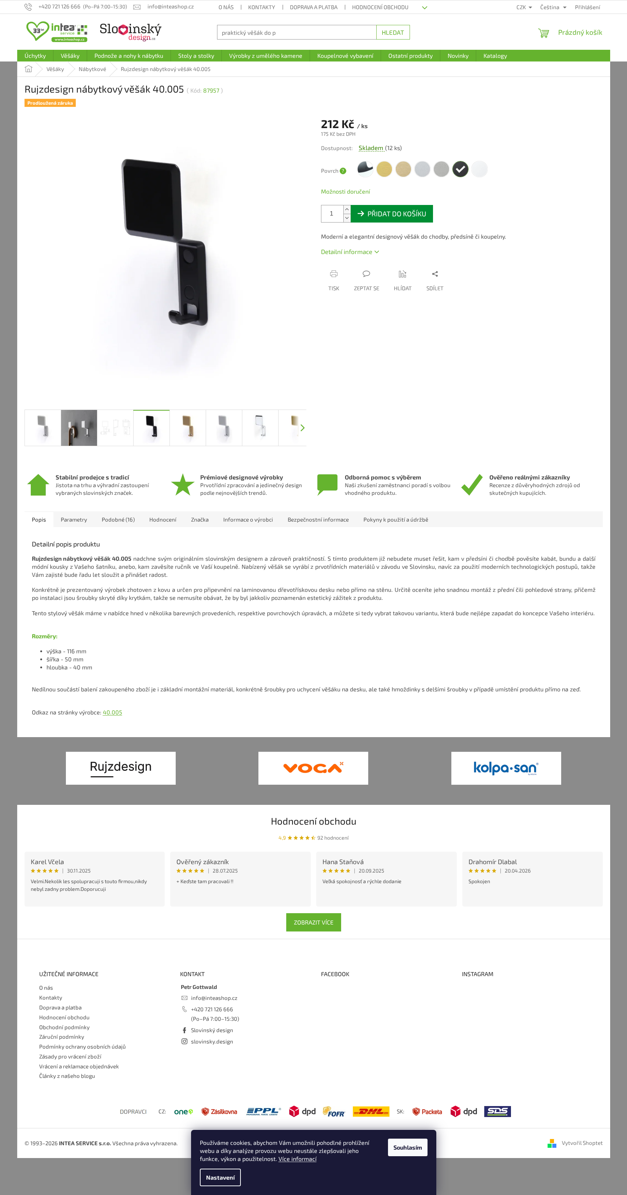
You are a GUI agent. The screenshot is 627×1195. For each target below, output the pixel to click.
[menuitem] (35, 55)
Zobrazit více (313, 922)
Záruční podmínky (61, 1036)
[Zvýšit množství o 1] (347, 209)
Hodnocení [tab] (162, 519)
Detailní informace (346, 251)
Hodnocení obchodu (380, 7)
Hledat (393, 32)
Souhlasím (407, 1147)
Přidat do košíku (396, 213)
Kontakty (261, 7)
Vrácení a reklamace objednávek (79, 1066)
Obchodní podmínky (64, 1027)
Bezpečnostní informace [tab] (318, 519)
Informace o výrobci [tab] (248, 519)
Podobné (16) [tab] (118, 519)
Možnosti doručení (345, 191)
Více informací (298, 1158)
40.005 (112, 712)
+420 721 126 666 (212, 1009)
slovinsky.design (212, 1041)
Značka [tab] (200, 519)
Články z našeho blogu (67, 1075)
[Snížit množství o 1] (347, 218)
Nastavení (220, 1177)
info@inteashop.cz (214, 997)
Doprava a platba (313, 7)
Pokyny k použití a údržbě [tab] (395, 519)
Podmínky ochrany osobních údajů (82, 1046)
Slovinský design (212, 1030)
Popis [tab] (39, 519)
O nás (226, 7)
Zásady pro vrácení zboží (70, 1056)
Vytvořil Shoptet (582, 1142)
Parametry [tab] (74, 519)
